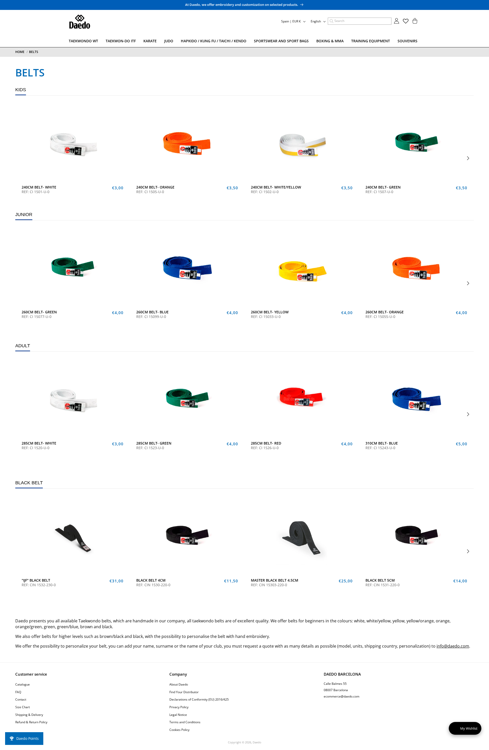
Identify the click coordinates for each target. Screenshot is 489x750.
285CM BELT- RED (266, 443)
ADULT (22, 345)
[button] (359, 21)
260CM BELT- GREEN (39, 312)
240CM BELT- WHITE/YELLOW (276, 187)
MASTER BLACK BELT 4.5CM (274, 580)
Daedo (257, 742)
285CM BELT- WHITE (39, 443)
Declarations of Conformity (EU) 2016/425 (199, 700)
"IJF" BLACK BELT (36, 580)
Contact (20, 700)
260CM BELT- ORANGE (384, 312)
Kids (20, 89)
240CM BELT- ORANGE (155, 187)
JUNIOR (23, 214)
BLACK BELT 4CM (151, 580)
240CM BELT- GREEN (383, 187)
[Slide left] (20, 158)
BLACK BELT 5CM (380, 580)
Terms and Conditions (184, 722)
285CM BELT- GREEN (153, 443)
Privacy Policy (178, 707)
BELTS (33, 52)
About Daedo (178, 684)
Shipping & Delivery (29, 715)
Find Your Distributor (184, 692)
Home (19, 52)
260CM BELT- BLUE (152, 312)
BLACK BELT (29, 482)
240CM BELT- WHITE (39, 187)
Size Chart (22, 707)
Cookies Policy (179, 730)
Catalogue (22, 684)
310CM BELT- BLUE (381, 443)
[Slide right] (468, 158)
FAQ (18, 692)
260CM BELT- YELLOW (270, 312)
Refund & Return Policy (31, 722)
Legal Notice (178, 715)
